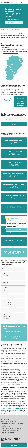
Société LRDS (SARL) (14, 207)
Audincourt (6, 277)
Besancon (6, 273)
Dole (5, 301)
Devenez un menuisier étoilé (10, 430)
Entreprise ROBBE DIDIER (14, 240)
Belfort (5, 315)
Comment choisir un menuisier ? (13, 336)
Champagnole (7, 304)
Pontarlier (6, 275)
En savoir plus (17, 229)
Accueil (2, 29)
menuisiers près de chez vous (10, 53)
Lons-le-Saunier (8, 302)
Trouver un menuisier (9, 29)
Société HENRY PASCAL (14, 163)
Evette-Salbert (7, 316)
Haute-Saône (5, 282)
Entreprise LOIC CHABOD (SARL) (14, 185)
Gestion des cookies (8, 433)
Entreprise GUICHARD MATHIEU (14, 174)
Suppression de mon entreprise (11, 428)
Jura (3, 296)
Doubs (3, 269)
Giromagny (6, 318)
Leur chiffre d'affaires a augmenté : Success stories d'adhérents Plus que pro (14, 332)
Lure (5, 289)
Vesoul (5, 287)
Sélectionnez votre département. (13, 19)
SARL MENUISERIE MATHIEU (14, 140)
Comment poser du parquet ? (12, 338)
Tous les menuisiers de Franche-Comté (14, 253)
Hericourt (6, 290)
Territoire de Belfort (6, 310)
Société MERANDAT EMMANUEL (14, 196)
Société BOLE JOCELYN (14, 152)
